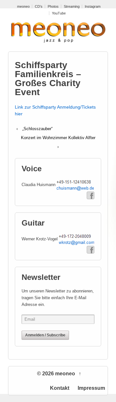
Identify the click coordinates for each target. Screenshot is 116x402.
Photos (53, 6)
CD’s (39, 6)
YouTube (59, 13)
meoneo (23, 6)
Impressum (91, 388)
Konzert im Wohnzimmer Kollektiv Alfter (58, 137)
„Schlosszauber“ (37, 128)
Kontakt (59, 388)
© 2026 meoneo (56, 373)
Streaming (72, 6)
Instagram (93, 6)
